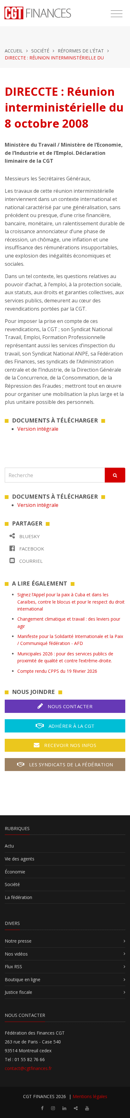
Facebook (31, 548)
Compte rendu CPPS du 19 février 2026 (57, 671)
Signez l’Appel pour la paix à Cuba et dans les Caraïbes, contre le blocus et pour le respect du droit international (71, 602)
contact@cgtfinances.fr (28, 1068)
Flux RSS (13, 966)
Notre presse (18, 941)
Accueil (14, 51)
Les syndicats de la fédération (70, 764)
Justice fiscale (18, 992)
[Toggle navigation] (117, 13)
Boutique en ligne (22, 979)
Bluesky (29, 536)
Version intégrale (37, 428)
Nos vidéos (16, 954)
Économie (15, 872)
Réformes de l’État (81, 51)
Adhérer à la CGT (71, 726)
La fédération (18, 897)
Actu (9, 846)
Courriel (30, 561)
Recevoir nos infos (70, 745)
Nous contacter (69, 706)
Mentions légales (90, 1096)
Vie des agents (19, 859)
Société (40, 51)
